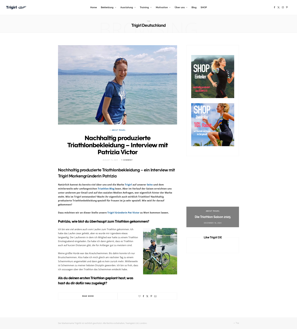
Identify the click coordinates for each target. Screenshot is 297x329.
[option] (212, 196)
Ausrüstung (126, 7)
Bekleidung (107, 7)
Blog (194, 7)
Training (144, 7)
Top (237, 323)
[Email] (155, 296)
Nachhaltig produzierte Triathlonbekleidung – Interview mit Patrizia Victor (117, 145)
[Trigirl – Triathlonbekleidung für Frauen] (16, 7)
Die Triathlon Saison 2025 (213, 217)
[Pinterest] (151, 296)
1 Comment (126, 160)
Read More (88, 296)
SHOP (204, 7)
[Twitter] (147, 296)
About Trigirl (119, 130)
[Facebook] (143, 296)
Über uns (180, 7)
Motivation (162, 7)
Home (93, 7)
